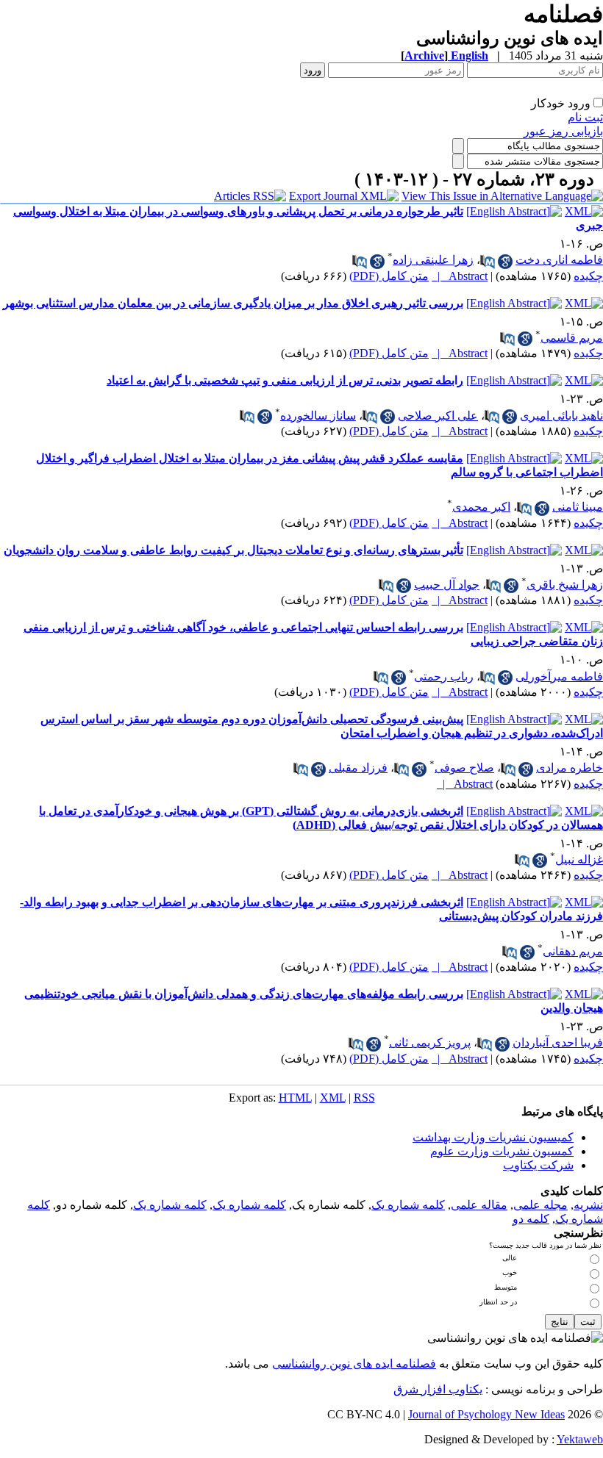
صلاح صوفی (464, 767)
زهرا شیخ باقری (565, 584)
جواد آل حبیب (446, 584)
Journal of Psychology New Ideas (486, 1414)
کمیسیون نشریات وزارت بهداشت (493, 1137)
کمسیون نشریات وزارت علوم (502, 1151)
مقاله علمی (479, 1205)
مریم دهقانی (573, 951)
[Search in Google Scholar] (505, 261)
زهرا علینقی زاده (433, 260)
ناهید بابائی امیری (561, 415)
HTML (295, 1097)
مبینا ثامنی (577, 506)
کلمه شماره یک (408, 1205)
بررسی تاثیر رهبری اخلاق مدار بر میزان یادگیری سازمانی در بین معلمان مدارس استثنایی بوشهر (233, 303)
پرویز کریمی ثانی (430, 1042)
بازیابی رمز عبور (563, 131)
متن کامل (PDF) (389, 276)
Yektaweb (580, 1439)
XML (333, 1097)
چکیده (588, 276)
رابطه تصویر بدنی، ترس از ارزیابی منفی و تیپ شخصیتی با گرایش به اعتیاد (285, 380)
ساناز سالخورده (318, 415)
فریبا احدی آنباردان (558, 1042)
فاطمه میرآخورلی (559, 676)
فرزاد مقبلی (358, 767)
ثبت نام (585, 117)
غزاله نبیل (579, 859)
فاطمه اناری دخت (559, 260)
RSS (364, 1097)
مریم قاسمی (571, 337)
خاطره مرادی (569, 767)
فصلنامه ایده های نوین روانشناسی (354, 1363)
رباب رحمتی (444, 676)
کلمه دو (531, 1219)
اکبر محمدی (481, 506)
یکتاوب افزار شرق (437, 1389)
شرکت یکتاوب (538, 1165)
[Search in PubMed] (487, 261)
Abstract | (460, 276)
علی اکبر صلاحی (438, 415)
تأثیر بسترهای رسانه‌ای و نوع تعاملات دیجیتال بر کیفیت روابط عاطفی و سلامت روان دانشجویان (233, 550)
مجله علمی (540, 1205)
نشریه (588, 1205)
